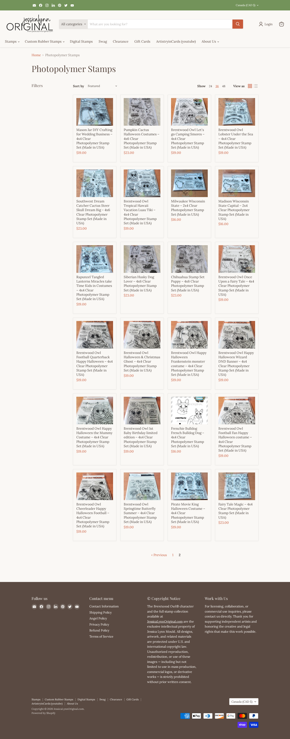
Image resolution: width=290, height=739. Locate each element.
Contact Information (104, 606)
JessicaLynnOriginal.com (165, 621)
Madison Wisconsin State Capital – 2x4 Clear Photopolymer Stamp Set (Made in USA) (234, 210)
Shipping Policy (100, 612)
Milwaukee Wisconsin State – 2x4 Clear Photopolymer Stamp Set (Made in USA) (188, 208)
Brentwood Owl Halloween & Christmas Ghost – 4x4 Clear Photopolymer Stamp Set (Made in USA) (142, 361)
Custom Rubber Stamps (43, 41)
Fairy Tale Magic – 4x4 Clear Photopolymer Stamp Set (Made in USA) (235, 511)
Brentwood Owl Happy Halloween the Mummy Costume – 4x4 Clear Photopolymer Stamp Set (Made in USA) (94, 437)
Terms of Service (101, 636)
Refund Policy (99, 630)
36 (217, 86)
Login (269, 24)
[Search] (237, 24)
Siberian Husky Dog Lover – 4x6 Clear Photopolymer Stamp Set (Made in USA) (140, 283)
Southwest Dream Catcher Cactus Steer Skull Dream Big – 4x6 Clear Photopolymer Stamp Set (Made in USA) (93, 212)
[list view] (256, 86)
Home (36, 55)
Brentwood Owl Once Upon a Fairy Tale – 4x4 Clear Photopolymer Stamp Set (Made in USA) (236, 286)
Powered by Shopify (43, 713)
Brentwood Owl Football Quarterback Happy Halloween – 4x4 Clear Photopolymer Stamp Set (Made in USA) (94, 364)
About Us (209, 41)
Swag (103, 41)
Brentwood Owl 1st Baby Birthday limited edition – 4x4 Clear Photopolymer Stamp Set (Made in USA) (140, 437)
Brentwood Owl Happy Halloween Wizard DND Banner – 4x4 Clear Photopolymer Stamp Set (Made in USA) (236, 364)
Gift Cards (142, 41)
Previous (160, 555)
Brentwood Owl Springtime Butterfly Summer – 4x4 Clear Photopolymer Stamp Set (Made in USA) (140, 513)
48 (223, 86)
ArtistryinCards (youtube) (176, 41)
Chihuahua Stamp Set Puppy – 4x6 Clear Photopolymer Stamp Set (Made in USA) (188, 283)
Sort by (78, 86)
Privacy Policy (99, 624)
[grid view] (250, 86)
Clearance (120, 41)
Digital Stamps (81, 41)
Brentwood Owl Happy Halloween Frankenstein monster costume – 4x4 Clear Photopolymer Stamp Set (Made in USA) (189, 364)
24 (210, 86)
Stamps (11, 41)
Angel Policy (98, 618)
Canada (245, 5)
